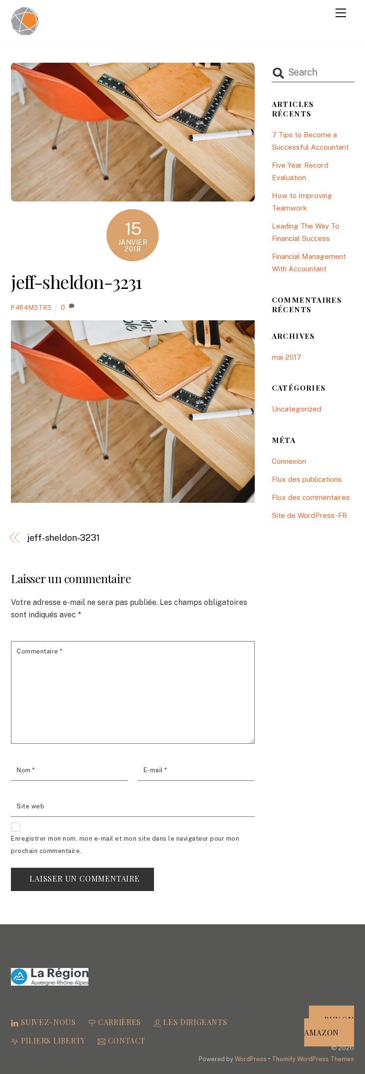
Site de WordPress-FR (309, 515)
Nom (26, 770)
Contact (125, 1040)
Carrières (118, 1022)
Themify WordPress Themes (313, 1059)
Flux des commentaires (311, 497)
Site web (30, 806)
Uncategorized (296, 409)
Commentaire (40, 651)
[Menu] (340, 12)
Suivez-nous (47, 1022)
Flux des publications (307, 479)
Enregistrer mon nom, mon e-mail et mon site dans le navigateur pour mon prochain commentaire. (125, 844)
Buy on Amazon (329, 1026)
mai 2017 (286, 357)
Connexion (289, 461)
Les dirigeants (194, 1022)
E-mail (155, 770)
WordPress (251, 1059)
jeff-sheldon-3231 (76, 281)
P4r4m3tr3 (31, 307)
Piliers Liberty (52, 1040)
